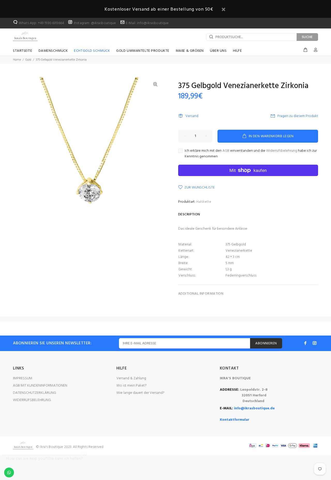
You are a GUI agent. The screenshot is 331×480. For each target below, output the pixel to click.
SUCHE (307, 37)
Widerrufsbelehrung (281, 151)
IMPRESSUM (22, 378)
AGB (225, 151)
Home (17, 59)
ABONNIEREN (266, 343)
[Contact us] (9, 472)
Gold (28, 59)
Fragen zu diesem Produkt (297, 116)
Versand (191, 116)
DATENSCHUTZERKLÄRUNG (34, 393)
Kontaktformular (234, 420)
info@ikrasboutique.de (254, 408)
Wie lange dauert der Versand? (140, 393)
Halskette (203, 202)
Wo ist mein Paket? (131, 386)
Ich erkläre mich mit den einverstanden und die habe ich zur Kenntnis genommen (251, 153)
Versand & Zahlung (131, 378)
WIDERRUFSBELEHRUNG (32, 400)
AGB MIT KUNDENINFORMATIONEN (40, 386)
